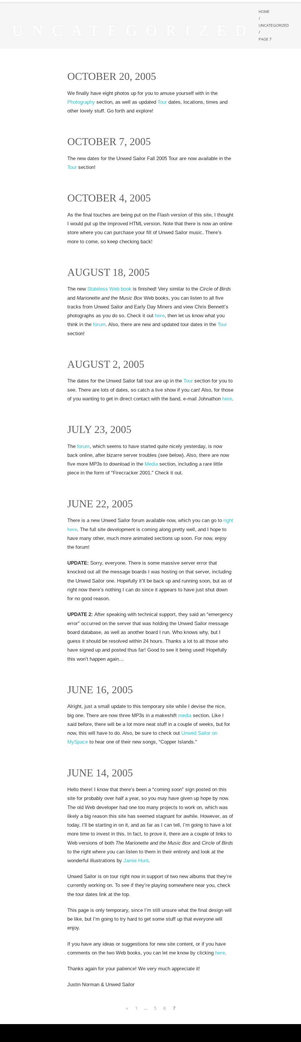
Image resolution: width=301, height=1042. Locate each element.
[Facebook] (127, 1033)
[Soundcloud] (152, 1033)
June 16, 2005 (100, 690)
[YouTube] (139, 1033)
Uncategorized (274, 25)
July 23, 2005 (99, 429)
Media (151, 464)
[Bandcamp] (158, 1033)
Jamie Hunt (135, 860)
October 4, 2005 (109, 198)
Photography (81, 102)
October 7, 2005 (109, 141)
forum (99, 324)
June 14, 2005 (100, 773)
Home (264, 11)
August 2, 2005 (105, 364)
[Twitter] (133, 1033)
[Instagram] (146, 1033)
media (184, 715)
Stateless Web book (109, 289)
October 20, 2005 (111, 76)
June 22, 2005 (100, 504)
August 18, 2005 (108, 272)
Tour (162, 102)
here (160, 315)
